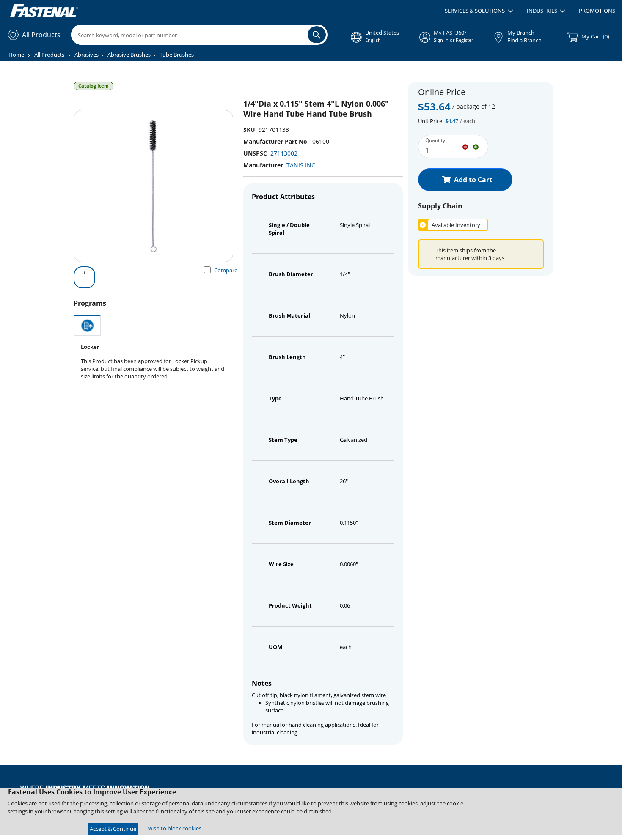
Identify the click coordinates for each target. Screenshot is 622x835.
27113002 (283, 153)
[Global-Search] (317, 34)
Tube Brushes (177, 54)
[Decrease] (465, 146)
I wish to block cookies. (174, 828)
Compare (225, 270)
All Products (49, 54)
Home (16, 54)
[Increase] (476, 146)
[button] (479, 11)
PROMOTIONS (597, 10)
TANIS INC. (301, 165)
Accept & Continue (113, 828)
